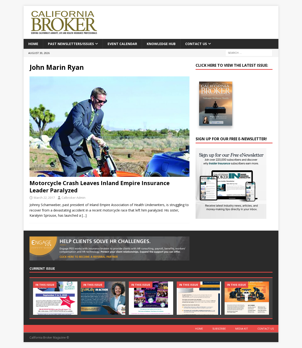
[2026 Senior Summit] (55, 298)
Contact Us (196, 43)
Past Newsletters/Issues (71, 43)
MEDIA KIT (241, 328)
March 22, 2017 (44, 197)
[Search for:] (249, 52)
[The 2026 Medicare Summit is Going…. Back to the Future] (151, 298)
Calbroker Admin (73, 197)
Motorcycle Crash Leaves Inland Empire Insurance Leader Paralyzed (99, 186)
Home (33, 43)
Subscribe (219, 328)
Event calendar (122, 43)
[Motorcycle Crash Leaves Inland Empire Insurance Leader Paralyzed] (109, 126)
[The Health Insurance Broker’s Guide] (199, 298)
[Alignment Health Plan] (247, 298)
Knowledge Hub (161, 43)
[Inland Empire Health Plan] (103, 298)
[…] (84, 215)
